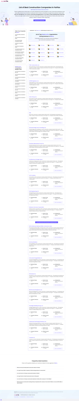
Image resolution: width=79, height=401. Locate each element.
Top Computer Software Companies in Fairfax (19, 61)
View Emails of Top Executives (39, 20)
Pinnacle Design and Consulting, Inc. (37, 127)
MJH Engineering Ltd (34, 191)
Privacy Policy (16, 396)
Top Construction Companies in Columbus (20, 98)
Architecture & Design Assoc (36, 159)
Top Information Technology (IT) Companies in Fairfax (19, 52)
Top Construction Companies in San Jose (20, 89)
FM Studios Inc (32, 273)
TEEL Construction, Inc (34, 65)
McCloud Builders (33, 242)
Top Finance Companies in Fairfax (19, 47)
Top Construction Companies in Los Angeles (20, 81)
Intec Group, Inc (33, 97)
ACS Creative (32, 175)
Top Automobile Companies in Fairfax (20, 35)
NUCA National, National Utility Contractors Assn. (40, 226)
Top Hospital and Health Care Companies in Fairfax (19, 49)
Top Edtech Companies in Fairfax (19, 44)
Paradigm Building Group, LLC (36, 305)
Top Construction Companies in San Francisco (20, 83)
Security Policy (22, 396)
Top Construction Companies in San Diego (20, 78)
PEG (30, 112)
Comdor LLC (32, 337)
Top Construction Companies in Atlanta (20, 92)
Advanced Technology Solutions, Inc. (37, 321)
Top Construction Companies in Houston (20, 86)
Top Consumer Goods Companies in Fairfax (18, 41)
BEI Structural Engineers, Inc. (35, 289)
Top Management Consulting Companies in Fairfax (19, 55)
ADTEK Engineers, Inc (34, 81)
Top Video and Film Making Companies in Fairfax (19, 58)
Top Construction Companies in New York (20, 72)
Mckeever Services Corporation (36, 207)
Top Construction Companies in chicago (20, 75)
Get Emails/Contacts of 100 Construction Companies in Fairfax (47, 222)
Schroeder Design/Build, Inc (35, 258)
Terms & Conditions (30, 396)
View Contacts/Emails (58, 76)
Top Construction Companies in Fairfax (20, 38)
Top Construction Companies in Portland (20, 95)
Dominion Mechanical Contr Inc (36, 143)
